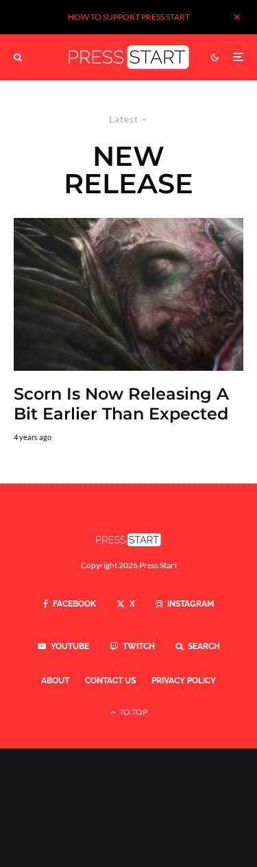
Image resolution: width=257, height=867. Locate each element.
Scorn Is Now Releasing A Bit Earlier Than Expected (121, 404)
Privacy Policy (183, 680)
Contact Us (110, 680)
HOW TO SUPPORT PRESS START (129, 17)
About (55, 680)
